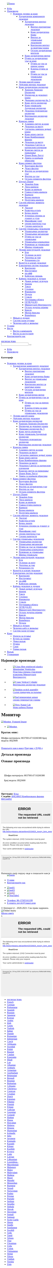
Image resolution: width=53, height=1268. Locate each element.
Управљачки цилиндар (36, 231)
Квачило (29, 194)
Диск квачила (31, 187)
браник (28, 284)
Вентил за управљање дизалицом (36, 40)
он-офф (28, 273)
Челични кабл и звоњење (25, 323)
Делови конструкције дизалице (34, 250)
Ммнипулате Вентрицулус (38, 305)
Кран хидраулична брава (37, 376)
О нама (10, 326)
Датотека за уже (33, 257)
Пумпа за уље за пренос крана (39, 64)
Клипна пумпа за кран (36, 408)
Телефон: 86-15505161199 (20, 900)
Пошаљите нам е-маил (12, 748)
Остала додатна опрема (36, 307)
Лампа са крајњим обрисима (34, 159)
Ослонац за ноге (33, 255)
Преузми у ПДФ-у (33, 748)
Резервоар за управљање (37, 244)
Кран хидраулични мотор (37, 55)
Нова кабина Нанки (23, 707)
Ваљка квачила (32, 197)
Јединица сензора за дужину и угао (35, 217)
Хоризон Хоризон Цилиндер (34, 91)
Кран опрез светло (34, 134)
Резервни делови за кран (25, 14)
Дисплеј (29, 208)
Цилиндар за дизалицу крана (33, 426)
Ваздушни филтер (34, 166)
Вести (10, 328)
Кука (16, 794)
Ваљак (10, 652)
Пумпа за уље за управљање (33, 237)
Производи (12, 11)
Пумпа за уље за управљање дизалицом (39, 77)
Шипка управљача (34, 247)
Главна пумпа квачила (36, 192)
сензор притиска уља (35, 223)
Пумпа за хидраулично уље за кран (36, 59)
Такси (28, 286)
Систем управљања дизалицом (34, 229)
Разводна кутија (33, 210)
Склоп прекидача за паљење (27, 692)
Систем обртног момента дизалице (30, 515)
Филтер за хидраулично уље (33, 486)
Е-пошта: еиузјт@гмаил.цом (21, 903)
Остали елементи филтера (38, 179)
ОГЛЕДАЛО (31, 302)
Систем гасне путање (23, 320)
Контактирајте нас (16, 336)
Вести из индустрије (23, 333)
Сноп (15, 646)
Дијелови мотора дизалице (32, 84)
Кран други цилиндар (36, 103)
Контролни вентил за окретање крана (40, 46)
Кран (9, 633)
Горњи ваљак (19, 649)
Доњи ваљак (19, 641)
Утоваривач (13, 654)
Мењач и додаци (21, 318)
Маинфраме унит (33, 221)
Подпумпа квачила (34, 200)
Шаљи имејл (7, 913)
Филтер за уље (32, 176)
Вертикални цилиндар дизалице (35, 444)
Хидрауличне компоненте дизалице (31, 366)
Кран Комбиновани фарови (33, 460)
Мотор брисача (32, 312)
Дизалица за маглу (34, 126)
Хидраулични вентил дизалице (34, 368)
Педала (28, 294)
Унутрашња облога (34, 299)
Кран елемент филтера (30, 163)
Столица (29, 289)
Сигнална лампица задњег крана (35, 455)
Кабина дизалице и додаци (32, 278)
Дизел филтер (32, 168)
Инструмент (31, 270)
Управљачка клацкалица (37, 242)
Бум (27, 252)
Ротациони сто (32, 260)
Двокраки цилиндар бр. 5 (37, 100)
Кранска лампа (26, 121)
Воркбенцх (30, 315)
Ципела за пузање (22, 636)
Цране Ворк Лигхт (34, 155)
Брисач (28, 310)
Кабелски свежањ (34, 276)
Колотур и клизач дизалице (32, 263)
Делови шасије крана (29, 82)
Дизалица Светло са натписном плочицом (36, 146)
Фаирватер (30, 291)
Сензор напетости (34, 226)
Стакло (28, 297)
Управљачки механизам (37, 234)
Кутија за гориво (21, 638)
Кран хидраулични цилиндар (33, 87)
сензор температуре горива (26, 700)
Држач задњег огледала (36, 281)
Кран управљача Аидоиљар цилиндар (35, 106)
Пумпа (16, 644)
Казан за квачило (33, 189)
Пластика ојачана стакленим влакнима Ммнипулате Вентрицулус (27, 674)
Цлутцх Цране (26, 181)
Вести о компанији (22, 331)
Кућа (9, 8)
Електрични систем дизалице (33, 265)
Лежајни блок (32, 184)
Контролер (30, 268)
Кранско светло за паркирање (34, 151)
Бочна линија (31, 213)
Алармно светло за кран (37, 124)
